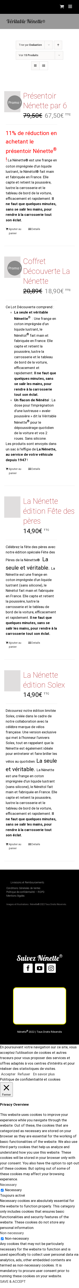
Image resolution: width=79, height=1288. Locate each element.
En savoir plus (44, 1074)
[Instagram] (51, 968)
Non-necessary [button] (12, 1233)
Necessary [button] (8, 1185)
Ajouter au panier (15, 231)
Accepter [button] (8, 1074)
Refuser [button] (24, 1074)
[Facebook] (28, 968)
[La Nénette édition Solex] (12, 680)
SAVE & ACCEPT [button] (13, 1281)
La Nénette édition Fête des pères (49, 511)
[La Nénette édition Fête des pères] (12, 507)
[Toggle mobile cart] (62, 6)
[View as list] (44, 66)
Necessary (13, 1190)
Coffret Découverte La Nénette (46, 271)
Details (35, 229)
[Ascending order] (58, 45)
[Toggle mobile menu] (70, 6)
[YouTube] (39, 968)
